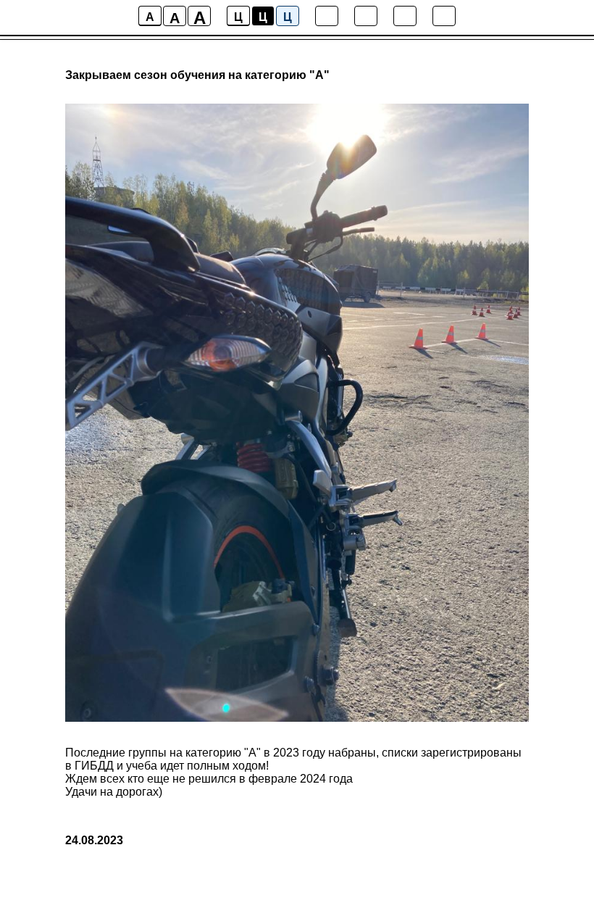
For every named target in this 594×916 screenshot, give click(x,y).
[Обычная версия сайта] (444, 16)
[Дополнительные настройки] (405, 16)
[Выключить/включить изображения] (326, 16)
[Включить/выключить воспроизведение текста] (365, 16)
